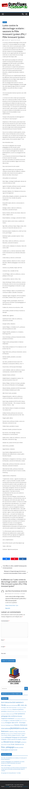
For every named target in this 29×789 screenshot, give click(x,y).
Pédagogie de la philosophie (19, 737)
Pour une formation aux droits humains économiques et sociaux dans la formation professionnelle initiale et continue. (14, 769)
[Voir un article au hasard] (26, 14)
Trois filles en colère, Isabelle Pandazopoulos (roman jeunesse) (15, 567)
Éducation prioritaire (18, 747)
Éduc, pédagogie (7, 747)
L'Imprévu (11, 731)
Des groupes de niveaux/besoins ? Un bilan (11, 773)
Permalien (23, 593)
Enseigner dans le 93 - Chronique (15, 722)
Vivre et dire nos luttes (6, 744)
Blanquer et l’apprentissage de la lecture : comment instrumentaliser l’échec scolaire (15, 572)
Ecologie (6, 720)
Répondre (7, 608)
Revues (6, 742)
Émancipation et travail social (9, 750)
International (5, 728)
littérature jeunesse (9, 733)
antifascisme (8, 705)
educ (9, 720)
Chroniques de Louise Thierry (6, 709)
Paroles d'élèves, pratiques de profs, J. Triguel (14, 735)
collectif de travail (10, 711)
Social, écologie (14, 742)
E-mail (3, 646)
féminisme (3, 725)
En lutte (4, 22)
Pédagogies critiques (6, 739)
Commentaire (5, 621)
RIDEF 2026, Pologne (6, 765)
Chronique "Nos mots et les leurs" (9, 707)
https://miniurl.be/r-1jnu (11, 605)
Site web (3, 653)
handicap (8, 725)
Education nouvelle (14, 720)
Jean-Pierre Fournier (16, 40)
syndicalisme (23, 742)
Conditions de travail (9, 713)
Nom (3, 640)
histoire (12, 725)
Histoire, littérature (20, 725)
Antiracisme (14, 705)
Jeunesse (14, 728)
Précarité (3, 737)
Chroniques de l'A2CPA (21, 707)
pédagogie (8, 737)
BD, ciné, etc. (22, 705)
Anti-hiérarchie (6, 702)
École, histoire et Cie (17, 744)
